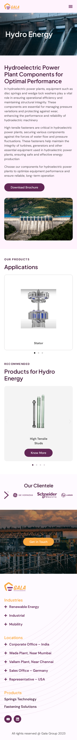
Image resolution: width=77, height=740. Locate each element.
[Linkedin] (17, 719)
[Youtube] (8, 719)
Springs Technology (20, 699)
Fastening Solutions (20, 707)
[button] (70, 6)
